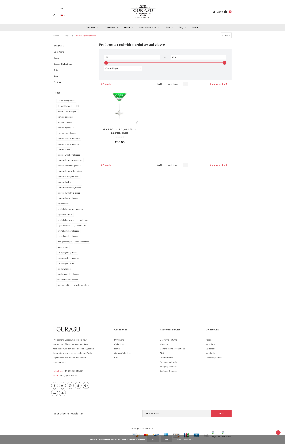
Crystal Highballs (65, 106)
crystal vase (82, 220)
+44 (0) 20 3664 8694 (73, 371)
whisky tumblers (81, 285)
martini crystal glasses (86, 35)
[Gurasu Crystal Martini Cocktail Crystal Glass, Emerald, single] (119, 104)
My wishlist (211, 353)
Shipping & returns (168, 366)
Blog (181, 27)
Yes (153, 439)
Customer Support (168, 371)
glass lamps (63, 247)
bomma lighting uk (66, 127)
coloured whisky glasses (69, 193)
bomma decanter (65, 117)
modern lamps (64, 269)
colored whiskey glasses (69, 155)
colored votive (64, 149)
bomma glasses (65, 122)
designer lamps (65, 241)
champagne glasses (67, 133)
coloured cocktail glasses (69, 165)
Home (127, 27)
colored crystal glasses (68, 144)
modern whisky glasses (68, 274)
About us (164, 344)
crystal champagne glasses (70, 209)
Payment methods (168, 362)
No (166, 439)
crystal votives (79, 225)
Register (209, 340)
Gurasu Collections (148, 27)
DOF (78, 106)
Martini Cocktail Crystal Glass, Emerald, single (119, 131)
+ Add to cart (118, 150)
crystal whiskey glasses (68, 231)
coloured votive (65, 182)
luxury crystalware (66, 263)
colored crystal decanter (69, 138)
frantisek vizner (82, 241)
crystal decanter (65, 214)
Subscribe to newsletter (68, 413)
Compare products (214, 357)
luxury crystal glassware (69, 258)
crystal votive (64, 225)
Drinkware (91, 27)
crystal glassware (66, 220)
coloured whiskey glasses (69, 187)
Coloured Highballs (66, 100)
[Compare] (62, 8)
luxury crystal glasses (67, 252)
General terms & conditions (172, 349)
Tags (67, 35)
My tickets (210, 349)
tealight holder (64, 285)
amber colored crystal (67, 111)
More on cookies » (185, 439)
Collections (110, 27)
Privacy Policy (166, 357)
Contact (196, 27)
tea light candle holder (68, 279)
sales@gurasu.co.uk (68, 375)
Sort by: (160, 84)
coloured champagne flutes (70, 160)
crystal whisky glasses (68, 236)
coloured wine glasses (68, 198)
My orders (210, 344)
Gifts (168, 27)
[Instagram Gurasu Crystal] (70, 385)
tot (165, 57)
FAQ (162, 353)
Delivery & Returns (168, 340)
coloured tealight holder (68, 176)
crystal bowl (63, 203)
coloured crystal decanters (70, 171)
